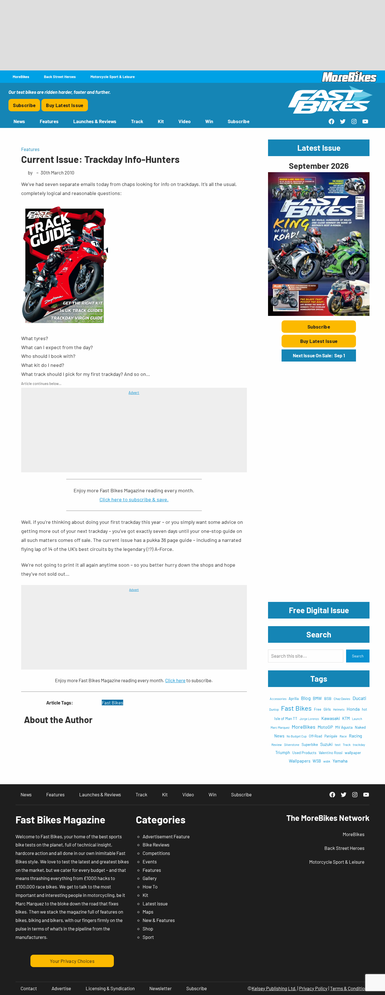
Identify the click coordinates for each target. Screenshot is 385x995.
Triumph (282, 752)
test (337, 744)
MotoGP (325, 727)
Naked (360, 727)
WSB (317, 761)
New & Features (159, 920)
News (279, 735)
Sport (148, 937)
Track (347, 744)
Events (150, 861)
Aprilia (294, 698)
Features (30, 149)
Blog (306, 698)
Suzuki (326, 744)
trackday (359, 744)
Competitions (156, 853)
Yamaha (340, 760)
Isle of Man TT (285, 718)
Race (343, 736)
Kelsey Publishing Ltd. (274, 988)
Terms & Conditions (349, 988)
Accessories (278, 699)
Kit (145, 895)
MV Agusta (344, 727)
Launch (357, 719)
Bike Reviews (156, 844)
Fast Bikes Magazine (60, 819)
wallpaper (353, 752)
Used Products (304, 752)
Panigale (330, 736)
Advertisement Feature (166, 836)
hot (364, 709)
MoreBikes (303, 727)
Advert (134, 392)
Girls (327, 709)
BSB (327, 698)
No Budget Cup (297, 736)
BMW (317, 698)
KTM (346, 718)
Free (317, 709)
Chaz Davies (342, 699)
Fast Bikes (112, 702)
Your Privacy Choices (72, 961)
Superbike (310, 744)
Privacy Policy (313, 988)
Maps (148, 911)
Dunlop (274, 709)
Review (276, 744)
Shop (148, 928)
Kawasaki (330, 718)
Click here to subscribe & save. (134, 499)
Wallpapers (299, 760)
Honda (353, 709)
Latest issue (155, 903)
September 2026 (319, 165)
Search (358, 656)
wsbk (326, 761)
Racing (355, 735)
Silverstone (291, 744)
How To (150, 886)
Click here (175, 680)
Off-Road (315, 736)
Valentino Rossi (330, 752)
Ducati (359, 698)
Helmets (338, 709)
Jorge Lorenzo (309, 719)
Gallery (150, 878)
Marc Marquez (280, 727)
